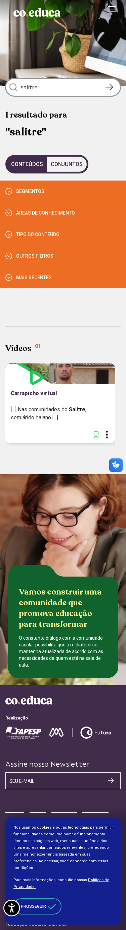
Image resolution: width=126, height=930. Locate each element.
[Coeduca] (36, 12)
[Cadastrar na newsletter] (111, 780)
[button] (96, 434)
